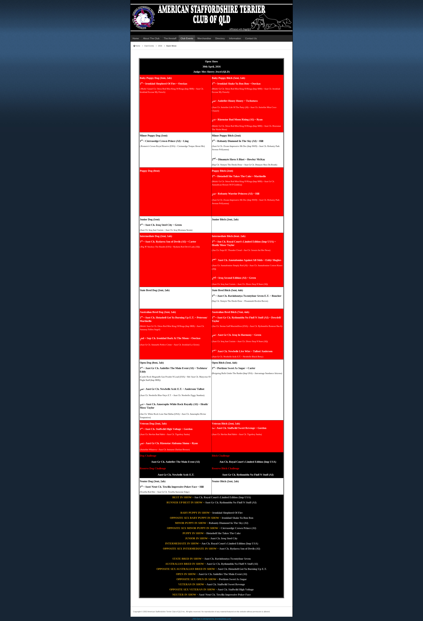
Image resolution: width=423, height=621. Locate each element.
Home (137, 46)
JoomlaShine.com (223, 619)
